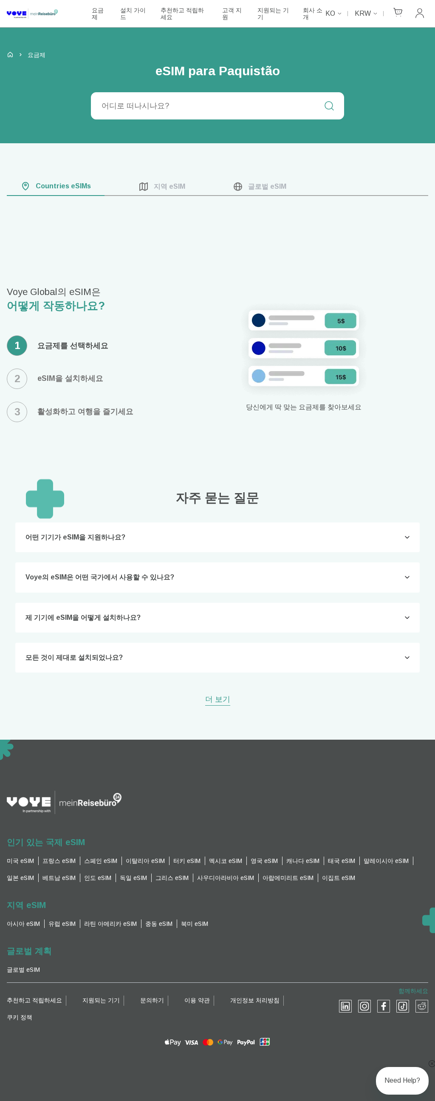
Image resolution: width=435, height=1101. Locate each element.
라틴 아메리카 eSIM (110, 923)
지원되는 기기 (273, 13)
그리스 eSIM (172, 877)
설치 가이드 (133, 13)
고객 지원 (232, 13)
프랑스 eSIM (59, 860)
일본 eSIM (20, 877)
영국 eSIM (264, 860)
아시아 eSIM (23, 923)
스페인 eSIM (100, 860)
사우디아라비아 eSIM (225, 877)
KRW (363, 13)
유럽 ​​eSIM (62, 923)
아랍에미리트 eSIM (288, 877)
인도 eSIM (97, 877)
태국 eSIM (341, 860)
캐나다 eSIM (302, 860)
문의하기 (152, 1000)
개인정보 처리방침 (255, 1000)
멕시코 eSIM (225, 860)
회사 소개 (312, 13)
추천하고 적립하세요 (182, 13)
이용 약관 (197, 1000)
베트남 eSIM (59, 877)
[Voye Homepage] (41, 14)
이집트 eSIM (338, 877)
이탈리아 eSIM (145, 860)
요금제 (98, 13)
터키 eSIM (187, 860)
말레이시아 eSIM (386, 860)
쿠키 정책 (19, 1017)
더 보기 (217, 700)
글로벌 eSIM (23, 969)
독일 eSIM (133, 877)
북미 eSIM (194, 923)
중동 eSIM (158, 923)
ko (330, 13)
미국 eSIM (20, 860)
